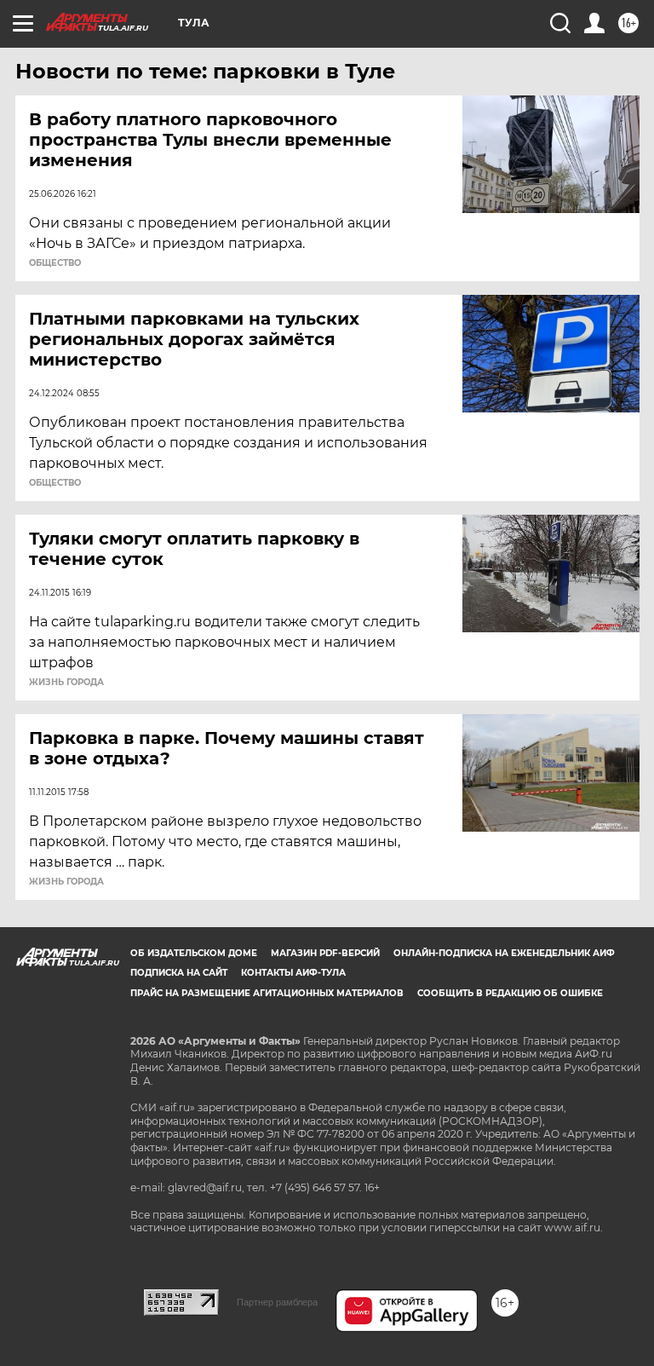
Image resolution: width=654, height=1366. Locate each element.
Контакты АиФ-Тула (293, 972)
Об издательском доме (193, 953)
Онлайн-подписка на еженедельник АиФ (504, 953)
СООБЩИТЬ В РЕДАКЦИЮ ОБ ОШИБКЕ (510, 993)
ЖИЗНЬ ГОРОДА (66, 682)
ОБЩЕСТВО (55, 263)
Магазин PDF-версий (325, 953)
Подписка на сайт (178, 972)
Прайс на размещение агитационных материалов (267, 993)
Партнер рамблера (277, 1302)
